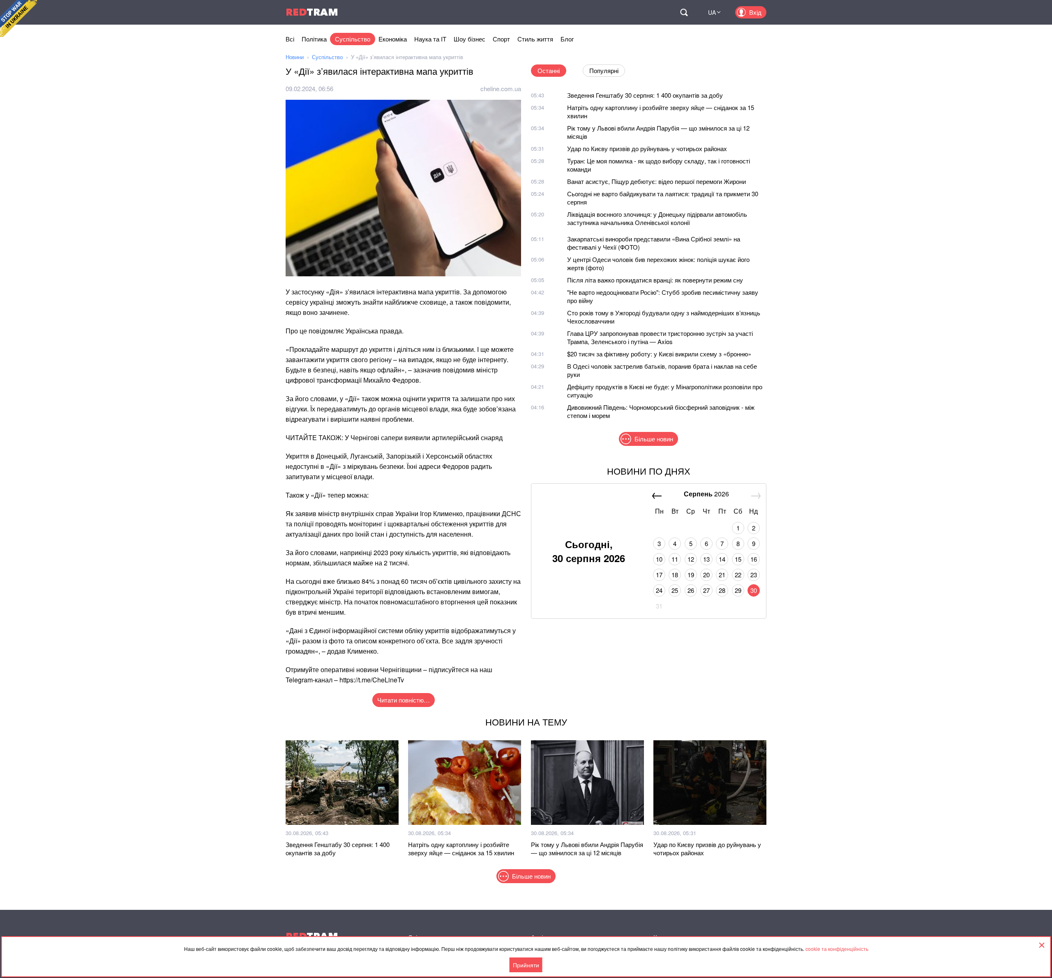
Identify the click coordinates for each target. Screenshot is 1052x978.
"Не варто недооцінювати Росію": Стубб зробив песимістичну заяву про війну (662, 296)
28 (722, 590)
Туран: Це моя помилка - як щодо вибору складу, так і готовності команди (658, 164)
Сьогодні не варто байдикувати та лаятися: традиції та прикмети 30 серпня (662, 197)
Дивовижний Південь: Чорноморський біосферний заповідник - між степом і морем (660, 411)
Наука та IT (430, 38)
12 (690, 559)
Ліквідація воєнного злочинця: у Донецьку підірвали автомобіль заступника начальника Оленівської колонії (657, 218)
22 (738, 574)
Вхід (755, 12)
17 (659, 574)
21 (722, 574)
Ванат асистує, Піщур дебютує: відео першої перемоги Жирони (656, 181)
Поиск (684, 12)
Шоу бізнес (469, 38)
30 (753, 590)
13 (706, 559)
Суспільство (352, 38)
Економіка (392, 38)
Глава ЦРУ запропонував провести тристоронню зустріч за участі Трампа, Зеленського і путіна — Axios (660, 337)
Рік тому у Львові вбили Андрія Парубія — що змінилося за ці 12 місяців (658, 132)
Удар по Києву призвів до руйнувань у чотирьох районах (647, 148)
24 (659, 590)
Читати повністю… (403, 700)
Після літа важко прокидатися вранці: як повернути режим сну (655, 279)
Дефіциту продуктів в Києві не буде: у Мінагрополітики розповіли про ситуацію (664, 390)
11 (674, 559)
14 (722, 559)
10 (659, 559)
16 (753, 559)
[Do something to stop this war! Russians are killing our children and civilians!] (18, 18)
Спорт (501, 38)
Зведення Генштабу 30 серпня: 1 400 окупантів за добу (645, 95)
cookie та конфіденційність (836, 948)
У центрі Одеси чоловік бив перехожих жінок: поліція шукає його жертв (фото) (658, 263)
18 (674, 574)
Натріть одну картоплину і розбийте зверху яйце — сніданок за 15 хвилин (660, 111)
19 (690, 574)
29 (738, 590)
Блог (567, 38)
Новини (295, 57)
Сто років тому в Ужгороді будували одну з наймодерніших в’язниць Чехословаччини (663, 316)
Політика (314, 38)
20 (706, 574)
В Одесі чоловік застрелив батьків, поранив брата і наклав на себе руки (662, 370)
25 (674, 590)
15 (738, 559)
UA (712, 12)
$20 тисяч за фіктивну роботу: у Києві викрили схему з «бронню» (659, 353)
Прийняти (526, 965)
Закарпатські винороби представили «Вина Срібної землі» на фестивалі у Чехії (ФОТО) (653, 242)
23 (753, 574)
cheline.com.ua (500, 88)
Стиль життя (535, 38)
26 (690, 590)
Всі (290, 38)
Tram (312, 12)
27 (706, 590)
